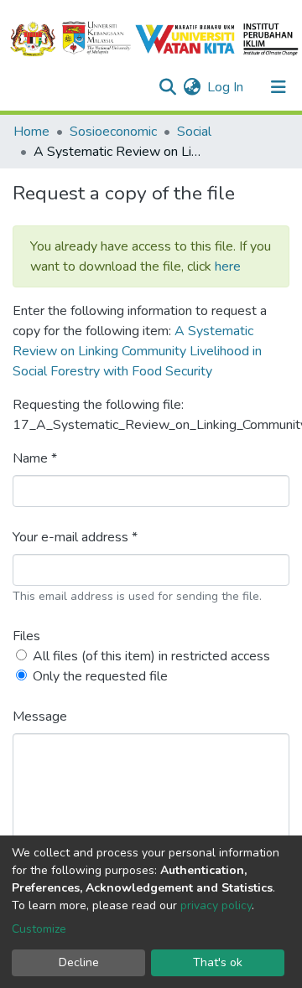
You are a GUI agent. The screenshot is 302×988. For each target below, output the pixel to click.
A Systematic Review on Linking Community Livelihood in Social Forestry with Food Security (137, 351)
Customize (39, 929)
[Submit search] (167, 87)
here (228, 266)
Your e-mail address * (75, 537)
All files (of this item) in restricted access (151, 656)
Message (40, 716)
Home (31, 131)
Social (194, 131)
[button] (191, 87)
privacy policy (216, 905)
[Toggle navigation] (278, 87)
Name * (35, 458)
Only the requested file (100, 676)
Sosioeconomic (113, 131)
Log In (226, 87)
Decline (79, 962)
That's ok (217, 962)
